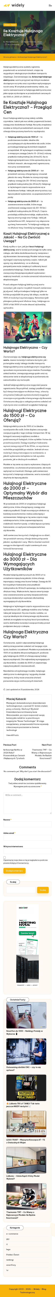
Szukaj (13, 882)
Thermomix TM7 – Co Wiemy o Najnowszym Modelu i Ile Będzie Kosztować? (20, 1215)
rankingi (10, 1260)
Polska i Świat (10, 25)
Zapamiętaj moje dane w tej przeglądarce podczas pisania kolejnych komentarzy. (25, 861)
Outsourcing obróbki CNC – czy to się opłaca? (23, 1068)
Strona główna (9, 57)
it (7, 1244)
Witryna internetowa (13, 846)
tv (7, 1270)
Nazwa (7, 819)
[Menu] (50, 5)
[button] (12, 735)
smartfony (11, 1265)
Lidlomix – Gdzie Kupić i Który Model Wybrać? (22, 1177)
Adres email (9, 833)
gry (7, 1239)
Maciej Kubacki (16, 699)
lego (8, 1249)
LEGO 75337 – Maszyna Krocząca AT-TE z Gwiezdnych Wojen (25, 1141)
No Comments (13, 45)
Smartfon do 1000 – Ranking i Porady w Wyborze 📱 (24, 1032)
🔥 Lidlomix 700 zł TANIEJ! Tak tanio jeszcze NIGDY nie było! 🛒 (23, 1105)
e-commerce (12, 1234)
